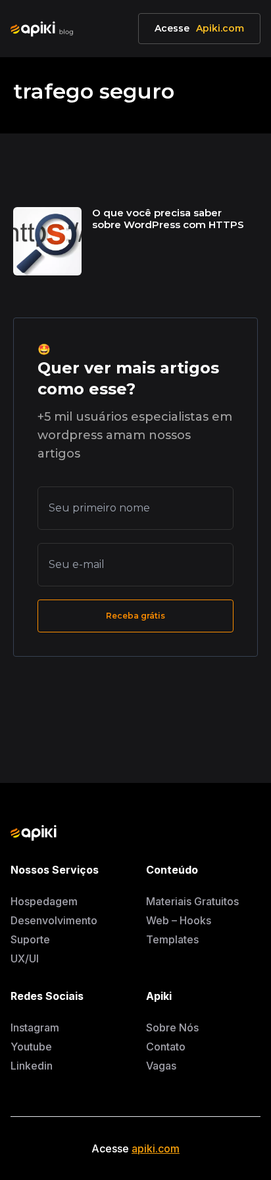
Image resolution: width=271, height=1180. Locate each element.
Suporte (30, 939)
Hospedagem (44, 901)
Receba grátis (135, 616)
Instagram (35, 1027)
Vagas (161, 1065)
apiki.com (156, 1148)
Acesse (199, 28)
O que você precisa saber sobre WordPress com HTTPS (168, 218)
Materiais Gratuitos (192, 901)
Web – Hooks (178, 920)
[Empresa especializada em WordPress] (46, 29)
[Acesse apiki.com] (114, 833)
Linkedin (32, 1065)
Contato (165, 1046)
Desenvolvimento (54, 920)
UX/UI (25, 958)
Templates (172, 939)
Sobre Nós (172, 1027)
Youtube (31, 1046)
